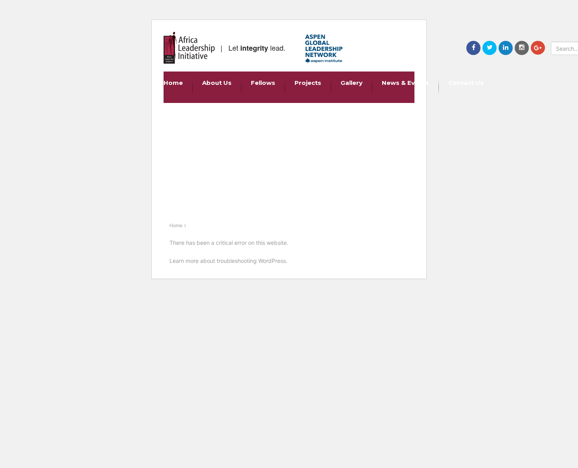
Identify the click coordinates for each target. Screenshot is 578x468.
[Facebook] (473, 48)
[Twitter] (489, 48)
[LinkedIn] (506, 48)
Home (173, 82)
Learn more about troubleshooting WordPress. (228, 260)
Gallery (352, 82)
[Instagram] (522, 48)
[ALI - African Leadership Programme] (189, 48)
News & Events (405, 82)
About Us (217, 82)
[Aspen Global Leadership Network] (323, 49)
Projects (308, 82)
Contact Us (466, 82)
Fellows (263, 82)
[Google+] (538, 48)
